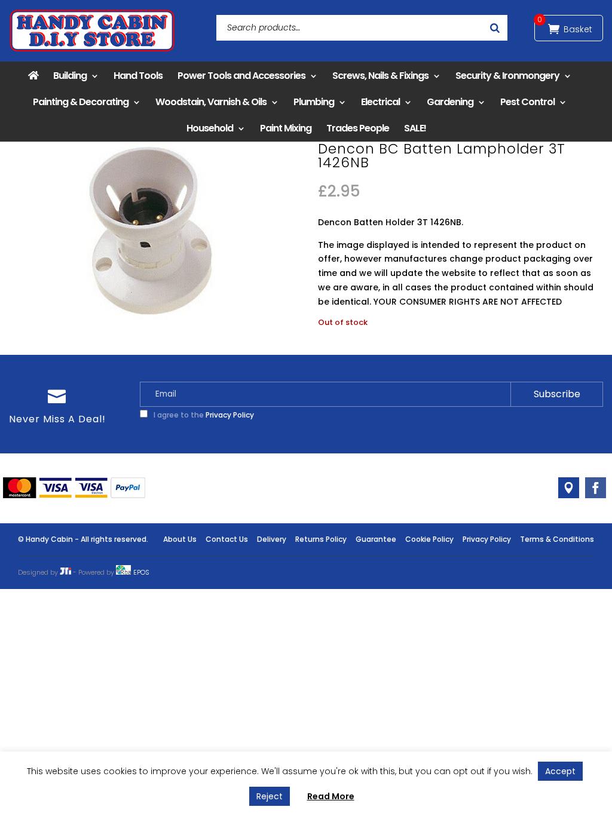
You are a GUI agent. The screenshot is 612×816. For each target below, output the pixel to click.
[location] (568, 487)
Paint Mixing (285, 128)
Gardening (450, 102)
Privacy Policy (230, 415)
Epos (141, 572)
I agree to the (203, 415)
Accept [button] (560, 771)
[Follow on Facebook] (595, 487)
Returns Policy (321, 539)
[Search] (495, 28)
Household (209, 128)
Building (70, 75)
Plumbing (313, 102)
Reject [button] (269, 796)
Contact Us (227, 539)
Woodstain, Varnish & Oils (211, 102)
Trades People (357, 128)
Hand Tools (138, 75)
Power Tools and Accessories (241, 75)
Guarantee (376, 539)
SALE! (415, 128)
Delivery (271, 539)
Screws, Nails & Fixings (380, 75)
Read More (330, 796)
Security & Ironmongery (507, 75)
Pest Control (527, 102)
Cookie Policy (429, 539)
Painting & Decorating (80, 102)
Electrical (380, 102)
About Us (180, 539)
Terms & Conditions (557, 539)
